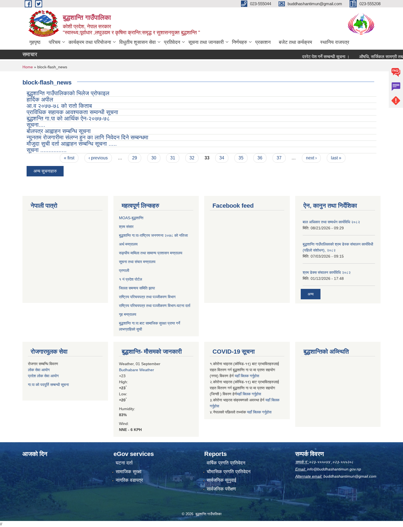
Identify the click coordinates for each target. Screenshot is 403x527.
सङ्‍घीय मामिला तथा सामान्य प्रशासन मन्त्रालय (150, 253)
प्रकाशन (263, 42)
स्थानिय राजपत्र (334, 42)
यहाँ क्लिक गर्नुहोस (247, 376)
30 (153, 158)
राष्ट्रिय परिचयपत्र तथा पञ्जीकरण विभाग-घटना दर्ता (154, 305)
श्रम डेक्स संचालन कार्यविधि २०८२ (327, 272)
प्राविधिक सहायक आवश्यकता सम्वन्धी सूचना (72, 112)
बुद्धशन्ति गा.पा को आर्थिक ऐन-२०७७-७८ (68, 118)
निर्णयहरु (239, 42)
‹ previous (98, 158)
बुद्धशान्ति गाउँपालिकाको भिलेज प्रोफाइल (68, 93)
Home (27, 67)
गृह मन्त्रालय (127, 314)
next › (311, 158)
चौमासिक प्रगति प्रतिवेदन (229, 471)
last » (336, 158)
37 (279, 158)
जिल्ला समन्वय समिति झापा (137, 288)
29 (134, 158)
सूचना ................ (47, 150)
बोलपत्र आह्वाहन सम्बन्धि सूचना (59, 131)
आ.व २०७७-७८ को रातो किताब (59, 106)
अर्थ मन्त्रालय (128, 244)
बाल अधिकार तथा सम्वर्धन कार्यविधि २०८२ (331, 222)
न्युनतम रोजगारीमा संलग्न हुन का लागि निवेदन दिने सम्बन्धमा (87, 137)
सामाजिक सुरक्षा (128, 471)
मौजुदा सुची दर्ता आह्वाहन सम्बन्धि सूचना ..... (72, 143)
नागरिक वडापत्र (129, 480)
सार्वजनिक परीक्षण (221, 489)
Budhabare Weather (136, 370)
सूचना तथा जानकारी (206, 42)
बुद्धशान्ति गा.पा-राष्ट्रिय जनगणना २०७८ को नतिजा (153, 235)
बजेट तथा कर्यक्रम (295, 42)
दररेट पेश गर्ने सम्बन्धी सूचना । (318, 56)
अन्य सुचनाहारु (45, 171)
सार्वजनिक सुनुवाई (221, 480)
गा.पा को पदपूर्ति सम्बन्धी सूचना (48, 384)
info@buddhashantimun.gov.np (334, 469)
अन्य (311, 294)
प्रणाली (124, 270)
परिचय (54, 42)
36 (259, 158)
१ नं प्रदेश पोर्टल (130, 279)
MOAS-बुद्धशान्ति (131, 218)
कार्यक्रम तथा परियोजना (90, 42)
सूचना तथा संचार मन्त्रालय (137, 262)
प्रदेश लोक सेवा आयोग (43, 376)
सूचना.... (36, 125)
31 (172, 158)
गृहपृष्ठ (35, 42)
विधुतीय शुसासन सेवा (137, 42)
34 (221, 158)
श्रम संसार (126, 226)
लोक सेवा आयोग (39, 370)
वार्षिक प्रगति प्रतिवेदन (226, 463)
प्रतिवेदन (172, 42)
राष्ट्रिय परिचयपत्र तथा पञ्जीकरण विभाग (147, 297)
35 (241, 158)
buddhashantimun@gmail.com (349, 476)
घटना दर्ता (124, 463)
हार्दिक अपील (40, 99)
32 (191, 158)
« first (69, 158)
